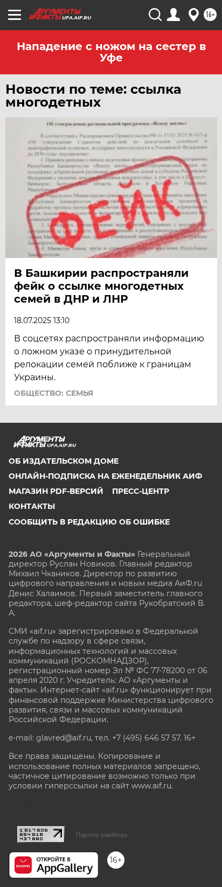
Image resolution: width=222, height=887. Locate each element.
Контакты (32, 506)
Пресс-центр (140, 491)
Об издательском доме (64, 461)
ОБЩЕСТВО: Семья (53, 393)
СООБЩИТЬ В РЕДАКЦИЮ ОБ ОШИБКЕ (89, 522)
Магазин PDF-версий (56, 491)
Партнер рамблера (101, 835)
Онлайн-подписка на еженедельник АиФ (105, 476)
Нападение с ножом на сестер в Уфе (111, 52)
